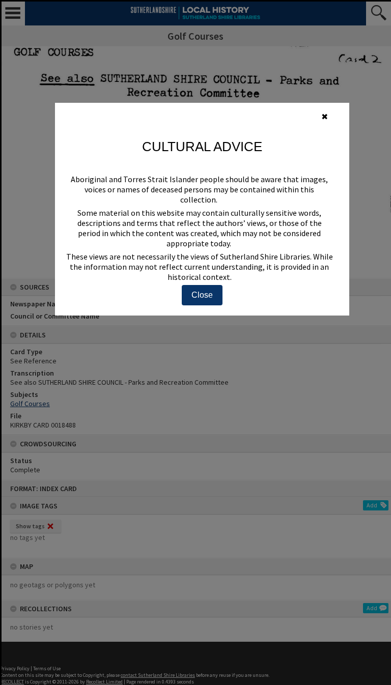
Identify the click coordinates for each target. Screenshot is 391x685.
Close (202, 295)
